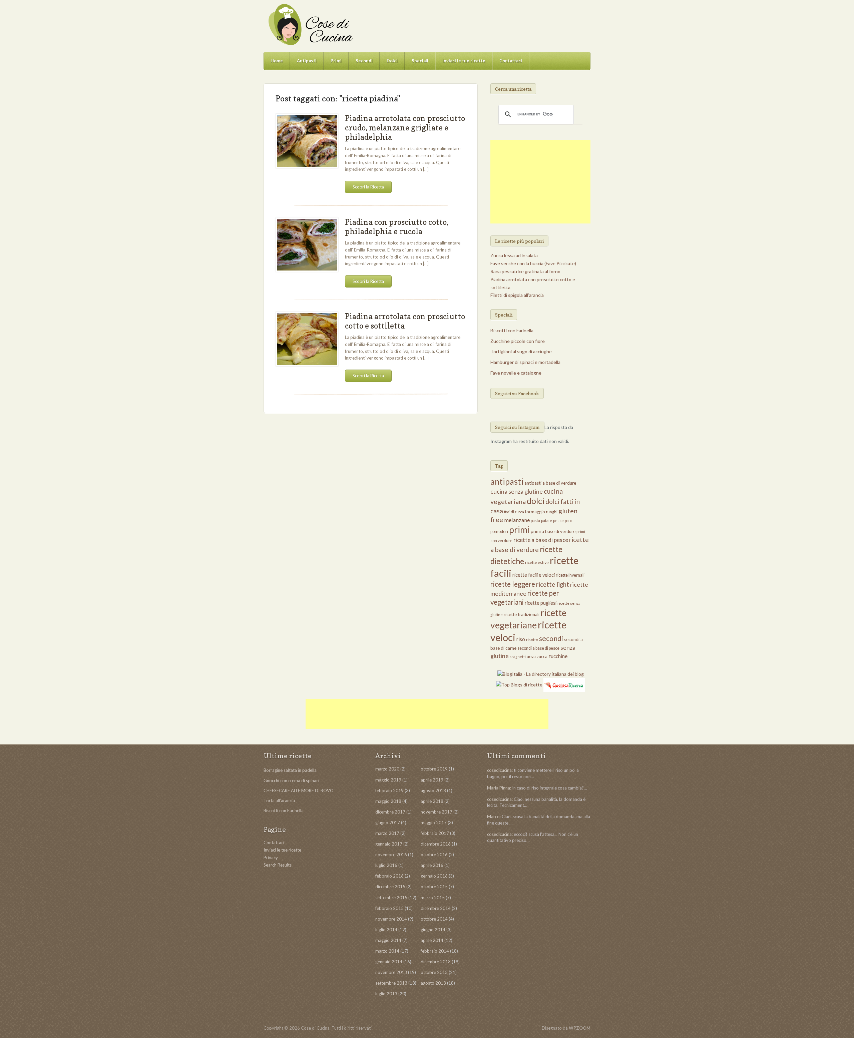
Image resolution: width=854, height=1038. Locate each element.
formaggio (535, 511)
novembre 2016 (391, 854)
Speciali (420, 60)
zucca (542, 656)
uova (531, 656)
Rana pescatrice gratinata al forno (525, 271)
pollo (568, 520)
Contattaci (510, 60)
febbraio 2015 (389, 908)
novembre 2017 (436, 812)
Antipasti (307, 60)
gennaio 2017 (388, 844)
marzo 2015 (433, 897)
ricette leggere (512, 584)
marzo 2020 (387, 768)
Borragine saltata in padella (290, 770)
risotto (532, 639)
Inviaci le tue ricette (463, 60)
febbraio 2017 (435, 833)
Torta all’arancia (279, 800)
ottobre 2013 (434, 972)
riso (520, 639)
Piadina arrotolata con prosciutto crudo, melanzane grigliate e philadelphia (405, 127)
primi (519, 529)
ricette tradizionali (521, 614)
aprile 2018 (432, 801)
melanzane (517, 520)
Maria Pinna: (499, 788)
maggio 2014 (388, 940)
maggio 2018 (388, 801)
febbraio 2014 (435, 951)
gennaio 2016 (434, 876)
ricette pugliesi (540, 603)
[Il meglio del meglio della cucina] (310, 24)
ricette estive (537, 562)
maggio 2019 (388, 780)
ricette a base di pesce (540, 539)
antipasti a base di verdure (550, 483)
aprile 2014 (432, 940)
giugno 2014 (433, 929)
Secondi (364, 60)
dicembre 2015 (390, 886)
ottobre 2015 (434, 886)
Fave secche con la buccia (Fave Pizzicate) (533, 263)
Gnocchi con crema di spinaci (291, 780)
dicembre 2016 (436, 844)
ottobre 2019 (434, 768)
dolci (535, 501)
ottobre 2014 (434, 919)
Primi (336, 60)
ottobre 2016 (434, 854)
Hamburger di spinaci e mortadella (525, 362)
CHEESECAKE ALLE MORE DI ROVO (299, 790)
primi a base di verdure (553, 531)
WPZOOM (579, 1028)
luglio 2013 (386, 993)
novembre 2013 (391, 972)
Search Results (278, 865)
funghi (551, 512)
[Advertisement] (540, 181)
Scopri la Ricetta (368, 186)
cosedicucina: (500, 770)
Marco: (494, 816)
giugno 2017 (387, 822)
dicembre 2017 (390, 812)
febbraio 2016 (389, 876)
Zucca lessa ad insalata (514, 255)
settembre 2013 (391, 983)
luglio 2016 (386, 865)
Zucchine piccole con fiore (517, 341)
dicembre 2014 (436, 908)
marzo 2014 (387, 951)
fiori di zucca (514, 512)
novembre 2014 (391, 919)
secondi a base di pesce (538, 648)
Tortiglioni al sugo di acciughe (521, 351)
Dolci (392, 60)
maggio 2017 (434, 822)
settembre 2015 (391, 897)
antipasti (506, 481)
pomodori (499, 531)
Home (277, 60)
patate (546, 520)
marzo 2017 (387, 833)
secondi (551, 638)
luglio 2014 (386, 929)
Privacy (271, 857)
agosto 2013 (433, 983)
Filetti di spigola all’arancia (517, 295)
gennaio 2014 (388, 961)
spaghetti (518, 656)
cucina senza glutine (516, 491)
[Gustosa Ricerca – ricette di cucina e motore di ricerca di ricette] (564, 684)
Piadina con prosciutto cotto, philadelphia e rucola (396, 226)
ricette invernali (570, 575)
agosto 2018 (433, 790)
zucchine (557, 656)
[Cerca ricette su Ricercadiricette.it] (519, 684)
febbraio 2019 (389, 790)
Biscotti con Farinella (511, 330)
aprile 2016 (432, 865)
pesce (558, 520)
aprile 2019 (432, 780)
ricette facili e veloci (533, 575)
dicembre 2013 (436, 961)
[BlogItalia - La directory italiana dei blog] (540, 673)
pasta (535, 520)
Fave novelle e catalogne (515, 373)
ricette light (552, 584)
